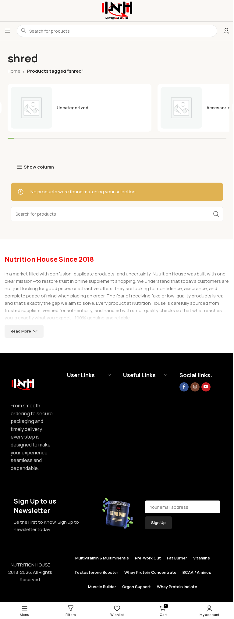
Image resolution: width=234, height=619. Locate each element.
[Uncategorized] (79, 108)
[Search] (216, 214)
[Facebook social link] (184, 386)
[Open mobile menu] (8, 31)
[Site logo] (117, 10)
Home (14, 71)
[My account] (226, 31)
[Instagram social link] (195, 386)
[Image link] (23, 383)
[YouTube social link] (206, 386)
